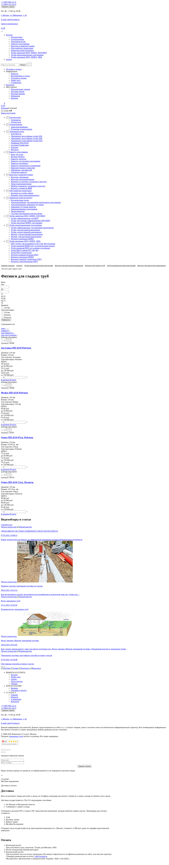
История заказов (18, 94)
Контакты (10, 85)
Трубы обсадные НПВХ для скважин (26, 223)
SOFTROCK (16, 134)
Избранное (15, 96)
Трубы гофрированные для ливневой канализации (32, 228)
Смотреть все (6, 525)
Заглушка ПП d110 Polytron (16, 348)
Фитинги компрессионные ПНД (24, 255)
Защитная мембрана (19, 127)
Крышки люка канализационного (25, 195)
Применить (6, 320)
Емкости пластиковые (20, 44)
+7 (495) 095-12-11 (8, 2)
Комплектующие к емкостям (23, 168)
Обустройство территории (22, 48)
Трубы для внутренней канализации (26, 232)
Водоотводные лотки (20, 200)
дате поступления (9, 335)
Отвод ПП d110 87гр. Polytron (17, 437)
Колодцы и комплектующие (23, 46)
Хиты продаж (17, 681)
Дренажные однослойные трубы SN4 (26, 141)
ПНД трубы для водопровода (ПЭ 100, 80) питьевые (33, 244)
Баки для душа (17, 154)
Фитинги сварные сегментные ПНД (26, 259)
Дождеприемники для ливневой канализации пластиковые (36, 202)
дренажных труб (16, 736)
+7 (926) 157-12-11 (8, 4)
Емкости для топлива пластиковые (25, 161)
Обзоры (14, 684)
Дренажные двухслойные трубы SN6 (26, 136)
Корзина (14, 98)
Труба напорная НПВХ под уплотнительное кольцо (33, 246)
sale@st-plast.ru (41, 856)
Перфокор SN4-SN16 (20, 143)
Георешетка (16, 120)
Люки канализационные (21, 184)
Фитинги (15, 150)
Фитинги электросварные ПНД (24, 261)
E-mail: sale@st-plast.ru (10, 19)
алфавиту (5, 331)
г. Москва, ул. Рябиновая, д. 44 (14, 15)
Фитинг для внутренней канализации (27, 234)
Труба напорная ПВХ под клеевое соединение (30, 248)
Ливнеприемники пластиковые (24, 209)
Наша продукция (8, 113)
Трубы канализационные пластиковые (27, 55)
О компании (16, 83)
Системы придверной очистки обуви (26, 214)
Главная (14, 695)
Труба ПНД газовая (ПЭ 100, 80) (24, 250)
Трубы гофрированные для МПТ (25, 218)
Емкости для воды (18, 159)
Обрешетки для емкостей (21, 170)
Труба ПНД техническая (21, 253)
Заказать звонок (8, 7)
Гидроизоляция (17, 39)
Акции (9, 59)
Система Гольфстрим (20, 145)
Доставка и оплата (14, 69)
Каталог (9, 35)
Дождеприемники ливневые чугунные (27, 205)
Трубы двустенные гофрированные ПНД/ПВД (30, 221)
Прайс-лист (16, 80)
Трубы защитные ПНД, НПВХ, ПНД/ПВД (29, 53)
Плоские (14, 147)
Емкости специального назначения (25, 166)
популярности (7, 333)
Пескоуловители (18, 211)
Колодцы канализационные (22, 179)
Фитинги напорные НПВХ (22, 239)
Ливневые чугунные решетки (23, 207)
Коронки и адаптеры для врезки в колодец (29, 182)
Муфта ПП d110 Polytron (14, 392)
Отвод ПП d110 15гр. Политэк (17, 482)
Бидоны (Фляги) (18, 157)
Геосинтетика (16, 37)
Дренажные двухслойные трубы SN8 (26, 138)
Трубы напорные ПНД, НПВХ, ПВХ (26, 57)
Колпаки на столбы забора (22, 193)
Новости (14, 74)
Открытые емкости (19, 172)
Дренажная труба (18, 42)
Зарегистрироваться (9, 24)
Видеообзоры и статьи (20, 76)
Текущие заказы (17, 91)
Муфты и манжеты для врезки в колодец (28, 186)
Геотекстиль (16, 122)
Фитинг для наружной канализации (26, 237)
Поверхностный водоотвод (22, 50)
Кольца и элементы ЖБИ (21, 188)
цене (3, 328)
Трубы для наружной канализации (25, 230)
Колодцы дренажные (20, 177)
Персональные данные (20, 89)
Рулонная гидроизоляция (21, 129)
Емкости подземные (19, 163)
